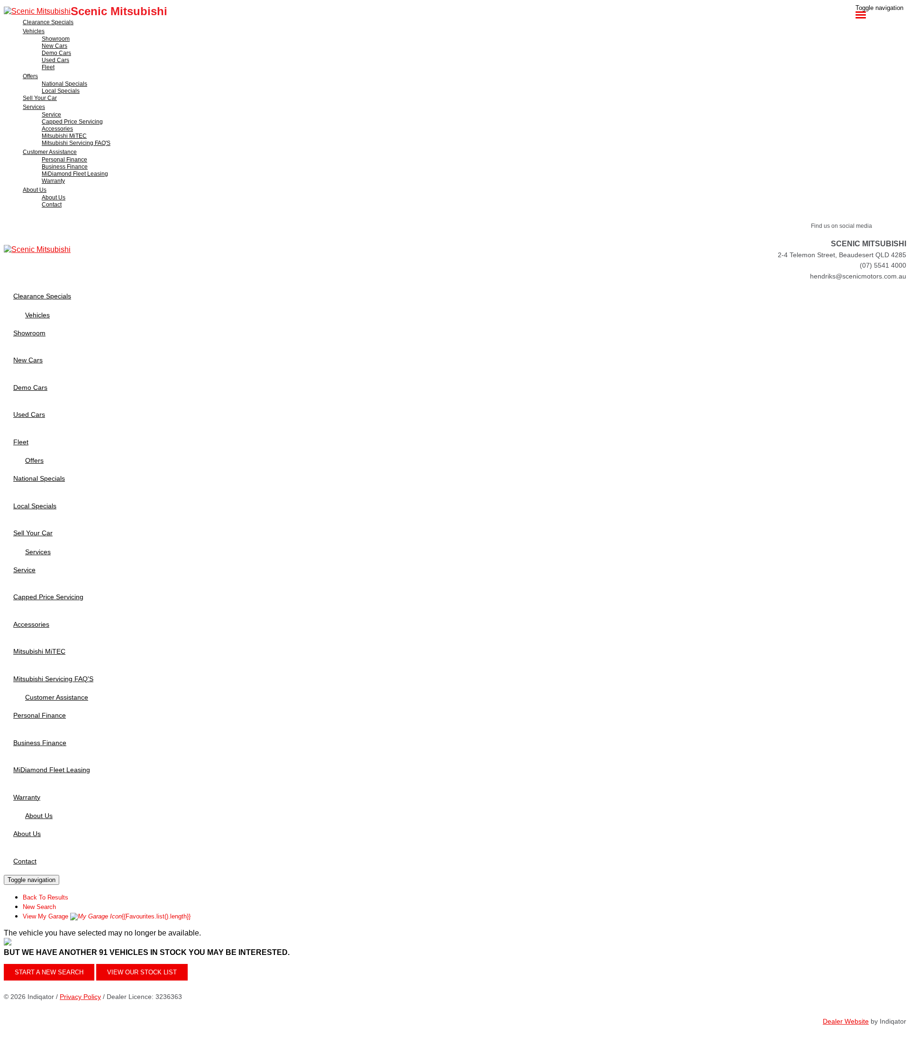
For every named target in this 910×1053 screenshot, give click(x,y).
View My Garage (107, 916)
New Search (39, 906)
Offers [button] (30, 76)
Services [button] (34, 107)
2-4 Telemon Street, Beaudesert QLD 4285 (842, 255)
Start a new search (49, 972)
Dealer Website (846, 1021)
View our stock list (142, 972)
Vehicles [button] (34, 31)
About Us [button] (34, 190)
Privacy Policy (80, 996)
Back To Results (45, 897)
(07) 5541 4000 (883, 265)
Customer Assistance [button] (50, 152)
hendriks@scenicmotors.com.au (858, 276)
